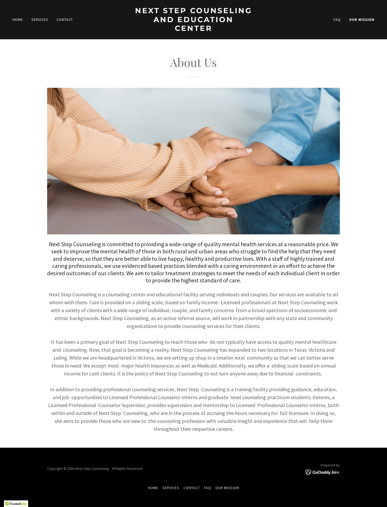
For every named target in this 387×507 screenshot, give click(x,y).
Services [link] (39, 19)
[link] (193, 29)
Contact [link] (65, 19)
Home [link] (18, 19)
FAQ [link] (337, 19)
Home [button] (153, 487)
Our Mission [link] (361, 19)
